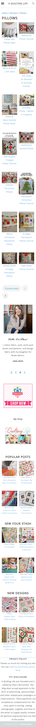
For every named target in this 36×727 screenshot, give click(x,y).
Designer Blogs (26, 724)
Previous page (12, 288)
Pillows (23, 12)
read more (18, 360)
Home (5, 12)
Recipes (13, 12)
